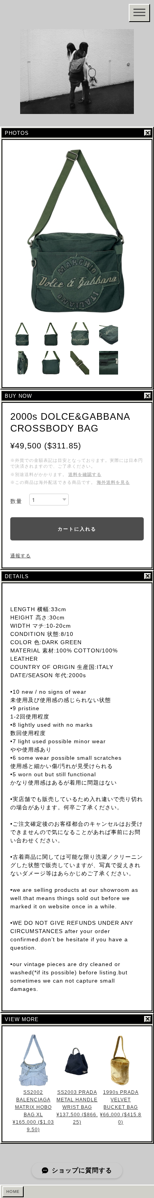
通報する (20, 556)
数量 (16, 501)
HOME (13, 1191)
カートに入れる (77, 528)
